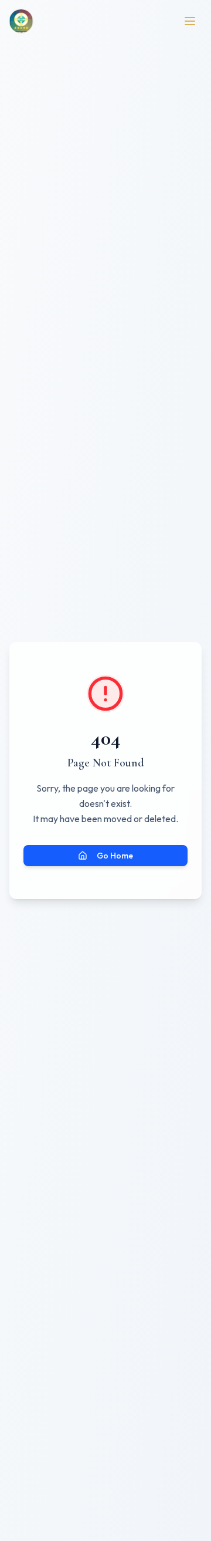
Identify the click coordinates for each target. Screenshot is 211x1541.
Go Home (115, 855)
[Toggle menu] (190, 21)
